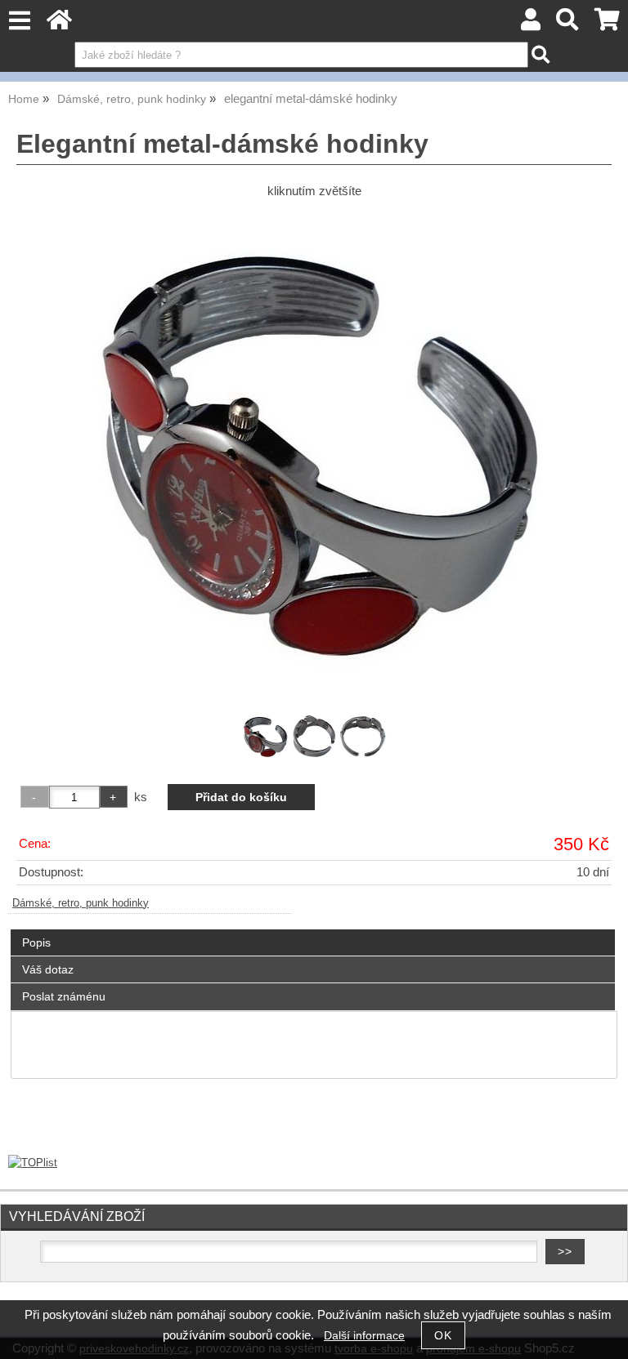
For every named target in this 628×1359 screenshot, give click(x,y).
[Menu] (19, 21)
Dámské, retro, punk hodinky (80, 903)
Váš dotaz (48, 969)
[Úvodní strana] (59, 24)
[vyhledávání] (568, 24)
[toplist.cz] (32, 1162)
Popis (36, 942)
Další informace (364, 1336)
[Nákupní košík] (607, 24)
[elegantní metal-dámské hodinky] (314, 453)
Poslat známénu (63, 996)
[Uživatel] (531, 24)
